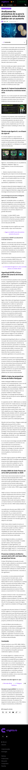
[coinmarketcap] (6, 736)
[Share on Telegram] (9, 712)
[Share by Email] (13, 712)
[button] (17, 42)
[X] (2, 736)
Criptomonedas (5, 749)
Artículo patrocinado (6, 8)
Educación (4, 761)
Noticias (3, 756)
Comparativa (4, 763)
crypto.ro (4, 21)
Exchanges (4, 751)
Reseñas (3, 766)
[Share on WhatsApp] (6, 712)
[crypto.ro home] (5, 2)
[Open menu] (25, 5)
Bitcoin (5, 742)
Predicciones (4, 758)
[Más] (19, 712)
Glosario (3, 744)
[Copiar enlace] (16, 712)
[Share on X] (2, 712)
